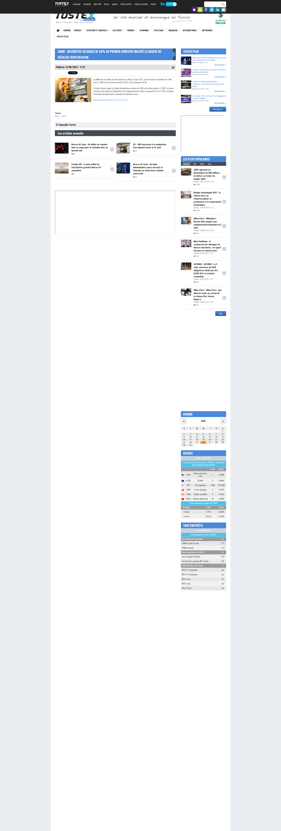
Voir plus (216, 109)
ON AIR (169, 4)
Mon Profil (97, 4)
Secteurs (117, 30)
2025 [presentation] (202, 163)
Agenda (115, 4)
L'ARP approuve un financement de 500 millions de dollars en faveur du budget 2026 (207, 174)
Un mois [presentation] (186, 163)
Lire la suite (219, 64)
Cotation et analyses (97, 30)
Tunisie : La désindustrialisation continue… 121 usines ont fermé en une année (208, 83)
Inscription (87, 4)
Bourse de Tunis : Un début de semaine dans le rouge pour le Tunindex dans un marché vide (89, 147)
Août (203, 420)
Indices (153, 4)
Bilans (64, 115)
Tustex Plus (62, 36)
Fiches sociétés (126, 4)
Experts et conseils (141, 4)
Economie (144, 30)
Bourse (106, 4)
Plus (220, 313)
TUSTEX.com (62, 4)
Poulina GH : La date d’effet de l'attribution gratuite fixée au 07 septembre (86, 167)
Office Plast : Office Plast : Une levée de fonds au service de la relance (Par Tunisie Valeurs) (208, 294)
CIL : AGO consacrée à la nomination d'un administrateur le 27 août (149, 146)
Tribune (67, 30)
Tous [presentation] (209, 163)
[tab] (186, 164)
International (190, 30)
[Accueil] (75, 18)
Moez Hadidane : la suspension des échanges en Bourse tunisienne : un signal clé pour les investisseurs (207, 246)
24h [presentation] (194, 163)
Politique (159, 30)
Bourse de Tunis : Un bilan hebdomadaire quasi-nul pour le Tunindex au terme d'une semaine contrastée (148, 169)
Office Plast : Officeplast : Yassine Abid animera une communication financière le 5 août (207, 223)
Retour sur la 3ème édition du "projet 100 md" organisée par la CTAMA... (208, 59)
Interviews (207, 30)
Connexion (76, 4)
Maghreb (173, 30)
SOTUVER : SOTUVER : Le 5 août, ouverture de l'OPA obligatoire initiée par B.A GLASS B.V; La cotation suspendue (206, 270)
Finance (131, 30)
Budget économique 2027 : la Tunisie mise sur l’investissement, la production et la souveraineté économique (207, 198)
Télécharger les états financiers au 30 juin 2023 (110, 99)
